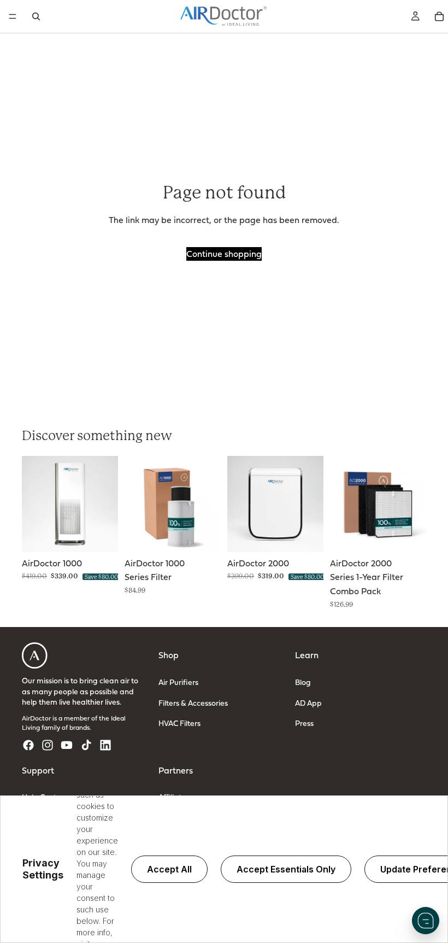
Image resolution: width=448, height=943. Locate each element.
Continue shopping (224, 253)
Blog (303, 682)
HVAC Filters (179, 723)
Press (304, 723)
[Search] (36, 16)
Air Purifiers (178, 682)
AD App (308, 702)
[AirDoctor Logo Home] (223, 16)
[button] (425, 920)
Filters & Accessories (193, 702)
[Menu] (12, 16)
